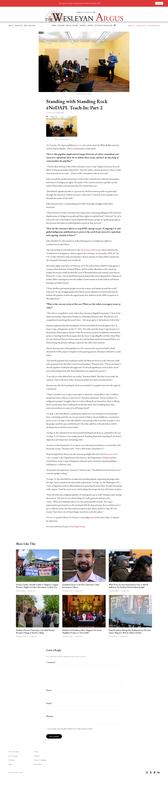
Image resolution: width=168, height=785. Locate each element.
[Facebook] (154, 772)
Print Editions (38, 764)
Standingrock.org (77, 526)
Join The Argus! (13, 756)
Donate (36, 752)
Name (49, 690)
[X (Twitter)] (151, 772)
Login (10, 764)
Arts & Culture (72, 25)
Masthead (11, 760)
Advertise (18, 25)
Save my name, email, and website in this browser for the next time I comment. (70, 729)
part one (78, 145)
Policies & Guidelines (40, 760)
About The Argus (13, 752)
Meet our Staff (29, 25)
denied (93, 517)
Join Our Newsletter (153, 25)
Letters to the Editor (103, 25)
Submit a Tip (131, 25)
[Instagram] (147, 772)
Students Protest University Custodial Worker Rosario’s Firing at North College (35, 631)
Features (61, 25)
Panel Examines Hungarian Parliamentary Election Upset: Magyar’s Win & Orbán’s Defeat (130, 631)
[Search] (114, 25)
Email (49, 703)
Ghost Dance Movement (90, 249)
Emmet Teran (60, 112)
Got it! (159, 3)
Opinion (82, 25)
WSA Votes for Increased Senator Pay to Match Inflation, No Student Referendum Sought (128, 585)
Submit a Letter (141, 25)
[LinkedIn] (158, 772)
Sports (90, 25)
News (54, 25)
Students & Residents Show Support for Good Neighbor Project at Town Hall (81, 631)
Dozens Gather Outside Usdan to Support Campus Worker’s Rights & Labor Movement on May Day (37, 585)
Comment (51, 662)
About (10, 25)
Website (49, 716)
